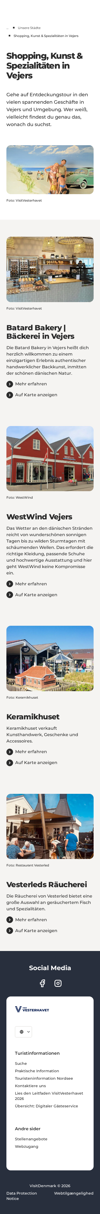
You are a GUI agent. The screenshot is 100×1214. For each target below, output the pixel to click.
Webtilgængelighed (74, 1193)
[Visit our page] (42, 983)
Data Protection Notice (21, 1196)
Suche (21, 1063)
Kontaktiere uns (30, 1085)
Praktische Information (37, 1071)
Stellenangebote (31, 1139)
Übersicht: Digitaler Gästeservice (46, 1106)
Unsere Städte (29, 28)
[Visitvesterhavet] (32, 1009)
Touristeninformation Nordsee (44, 1078)
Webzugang (26, 1146)
